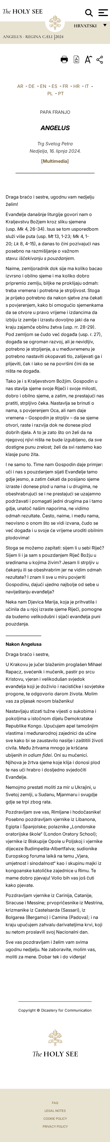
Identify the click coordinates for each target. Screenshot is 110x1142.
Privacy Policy (55, 1126)
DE (31, 86)
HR (76, 86)
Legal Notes (55, 1111)
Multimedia (55, 161)
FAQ (55, 1103)
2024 (59, 36)
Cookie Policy (55, 1119)
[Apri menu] (102, 12)
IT (87, 86)
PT (61, 93)
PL (50, 93)
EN (43, 86)
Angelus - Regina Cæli (28, 36)
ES (54, 86)
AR (20, 86)
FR (65, 86)
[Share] (100, 61)
